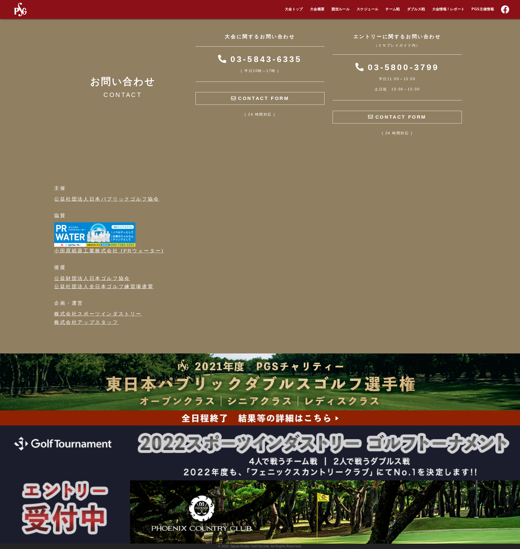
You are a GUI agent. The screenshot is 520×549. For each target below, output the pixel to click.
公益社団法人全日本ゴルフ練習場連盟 (104, 286)
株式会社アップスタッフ (86, 322)
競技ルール (341, 9)
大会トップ (294, 9)
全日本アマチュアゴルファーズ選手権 (484, 13)
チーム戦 (392, 9)
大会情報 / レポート (448, 9)
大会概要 (317, 9)
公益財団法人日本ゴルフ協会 (92, 278)
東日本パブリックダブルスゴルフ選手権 (485, 22)
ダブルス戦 (416, 9)
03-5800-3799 (401, 67)
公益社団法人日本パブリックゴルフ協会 (107, 199)
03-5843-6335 (264, 59)
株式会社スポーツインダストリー (98, 314)
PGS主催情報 (483, 9)
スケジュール (367, 9)
